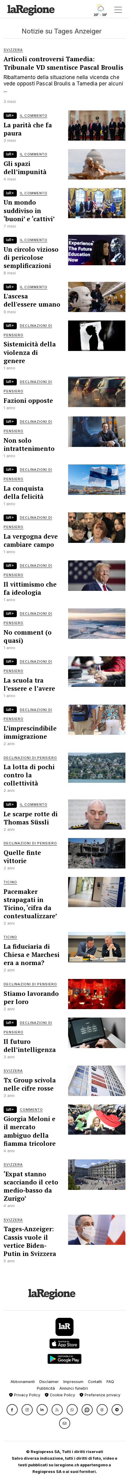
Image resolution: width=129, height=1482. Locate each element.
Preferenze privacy (101, 1395)
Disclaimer (49, 1381)
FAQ (110, 1381)
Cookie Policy (62, 1395)
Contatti (95, 1381)
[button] (12, 1409)
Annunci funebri (73, 1388)
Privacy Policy (26, 1395)
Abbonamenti (22, 1381)
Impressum (73, 1381)
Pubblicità (46, 1388)
